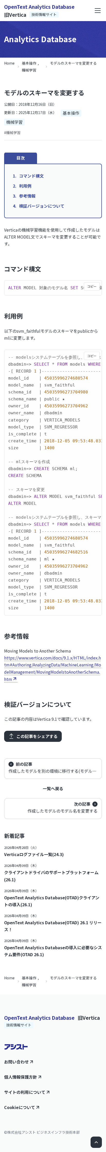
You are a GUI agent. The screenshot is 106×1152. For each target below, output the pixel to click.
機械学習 (29, 70)
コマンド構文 (31, 176)
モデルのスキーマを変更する (73, 63)
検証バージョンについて (41, 206)
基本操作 (29, 63)
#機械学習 (12, 132)
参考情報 (27, 196)
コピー (91, 286)
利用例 (25, 186)
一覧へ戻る (53, 788)
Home (9, 63)
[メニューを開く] (98, 10)
